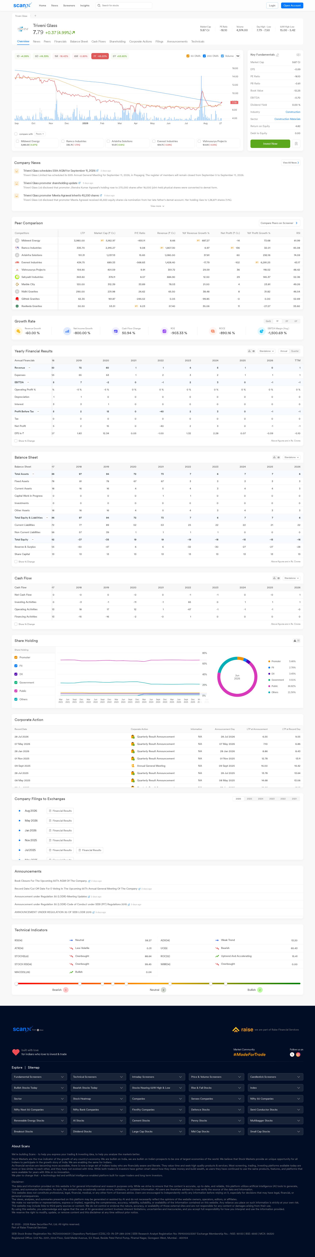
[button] (35, 233)
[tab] (42, 5)
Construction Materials (287, 119)
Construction (293, 111)
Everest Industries (167, 143)
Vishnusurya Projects (215, 143)
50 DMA (196, 55)
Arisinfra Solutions (122, 143)
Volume (229, 55)
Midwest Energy (30, 143)
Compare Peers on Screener (277, 223)
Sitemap (33, 1067)
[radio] (268, 321)
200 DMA (213, 55)
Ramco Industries (76, 143)
